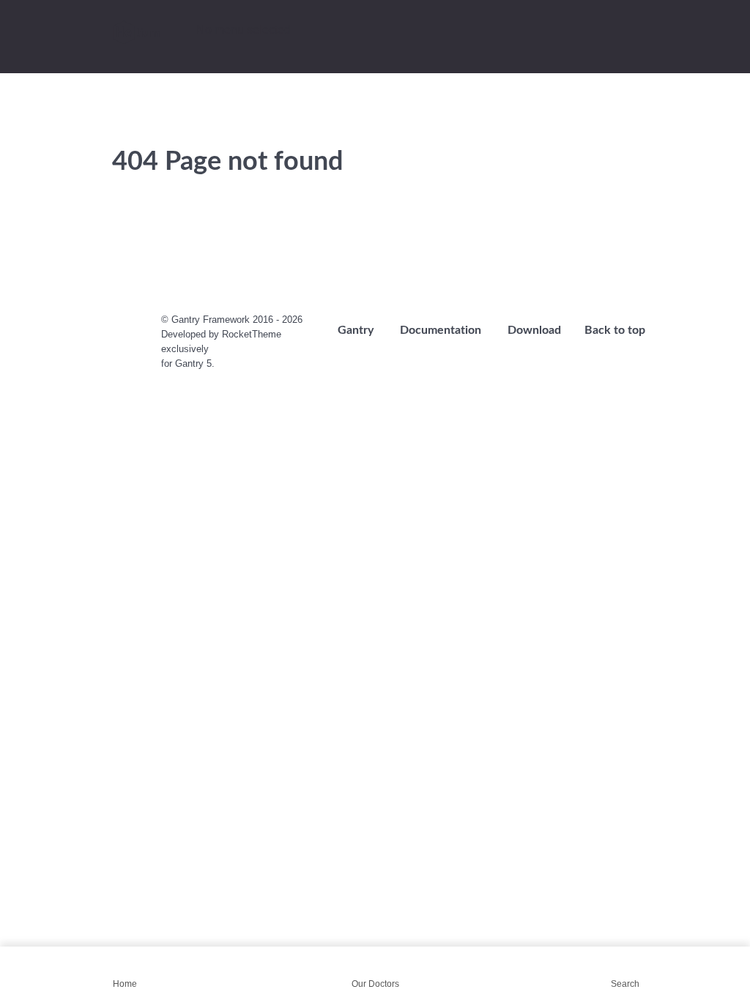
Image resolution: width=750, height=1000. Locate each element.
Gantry (356, 330)
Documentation (440, 330)
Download (534, 330)
